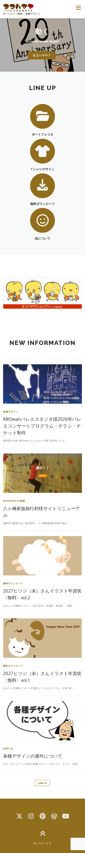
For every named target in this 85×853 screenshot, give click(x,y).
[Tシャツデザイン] (42, 151)
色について (42, 238)
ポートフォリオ (42, 134)
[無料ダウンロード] (42, 185)
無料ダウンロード (42, 204)
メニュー (78, 7)
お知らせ (8, 748)
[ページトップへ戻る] (42, 833)
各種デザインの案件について (32, 756)
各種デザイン (10, 411)
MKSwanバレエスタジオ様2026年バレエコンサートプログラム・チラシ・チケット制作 (42, 426)
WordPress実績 (14, 500)
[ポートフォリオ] (42, 116)
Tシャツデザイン (42, 169)
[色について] (42, 220)
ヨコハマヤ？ (41, 55)
